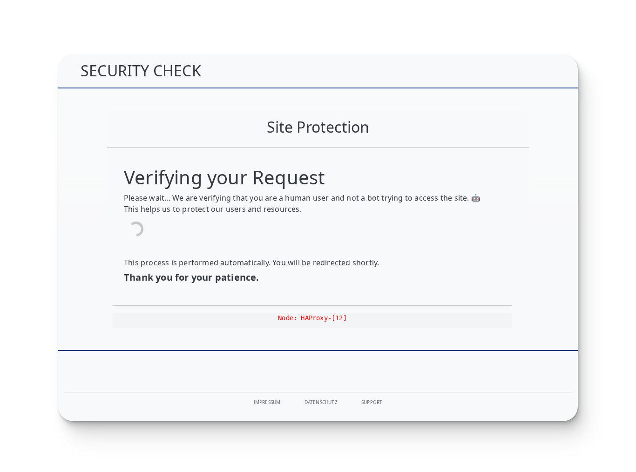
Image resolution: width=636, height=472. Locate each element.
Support (371, 402)
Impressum (267, 402)
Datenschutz (321, 402)
